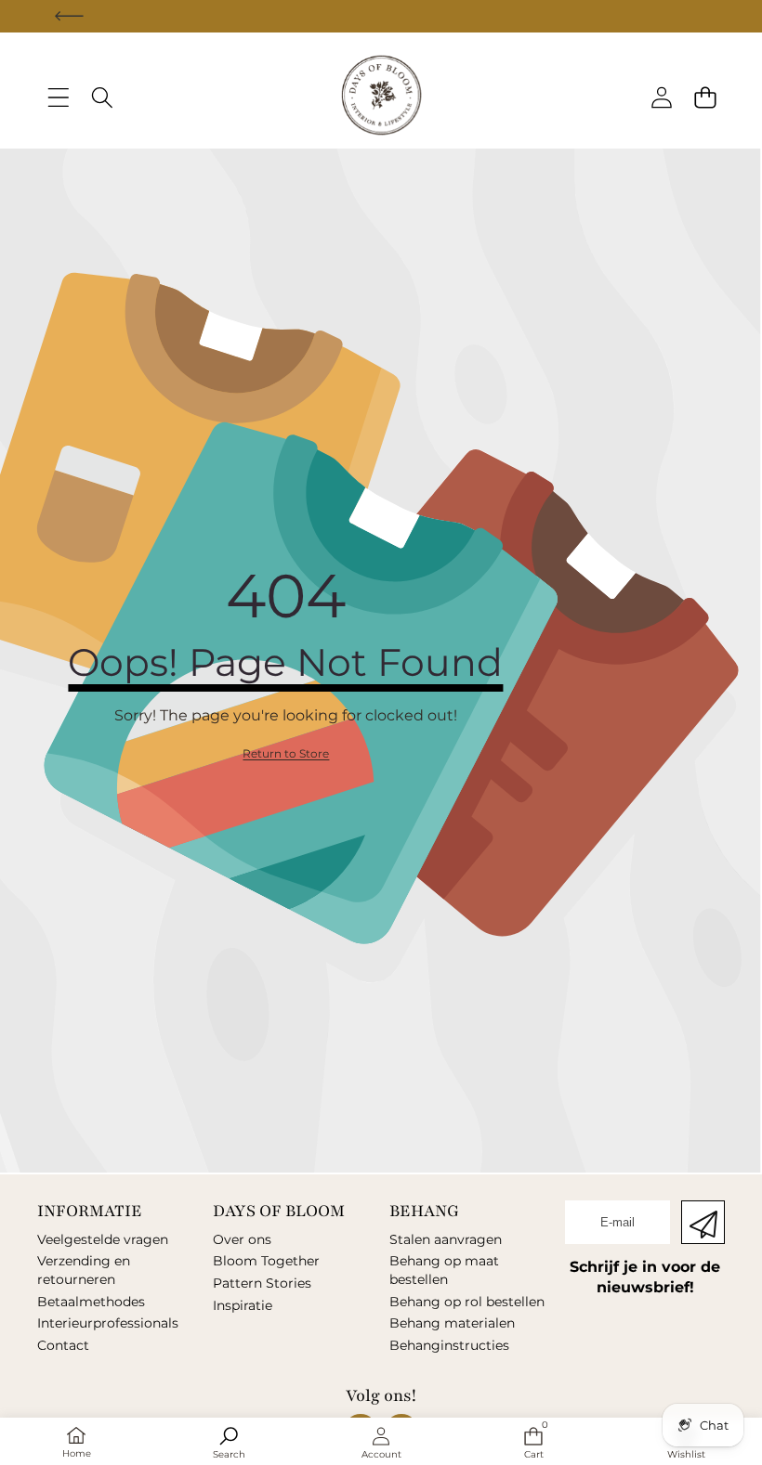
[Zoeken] (102, 98)
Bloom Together (266, 1260)
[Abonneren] (703, 1222)
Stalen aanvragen (445, 1239)
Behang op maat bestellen (444, 1270)
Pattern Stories (262, 1283)
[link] (286, 754)
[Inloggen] (661, 98)
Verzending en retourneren (83, 1270)
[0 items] (705, 98)
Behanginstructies (449, 1345)
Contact (63, 1345)
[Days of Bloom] (381, 98)
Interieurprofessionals (107, 1323)
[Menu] (58, 98)
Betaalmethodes (91, 1301)
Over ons (242, 1239)
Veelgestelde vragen (102, 1239)
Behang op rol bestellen (467, 1301)
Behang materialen (452, 1323)
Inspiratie (242, 1305)
